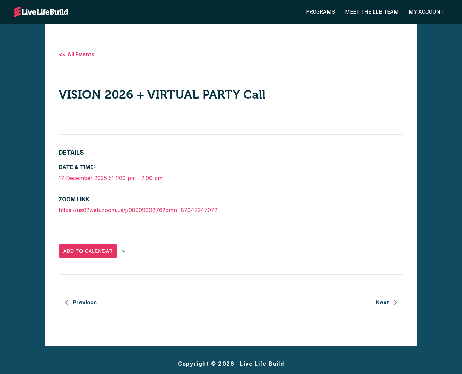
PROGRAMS (320, 12)
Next (383, 302)
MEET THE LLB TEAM (372, 12)
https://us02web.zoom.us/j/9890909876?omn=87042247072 (138, 210)
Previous (84, 302)
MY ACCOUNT (426, 12)
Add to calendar (88, 251)
